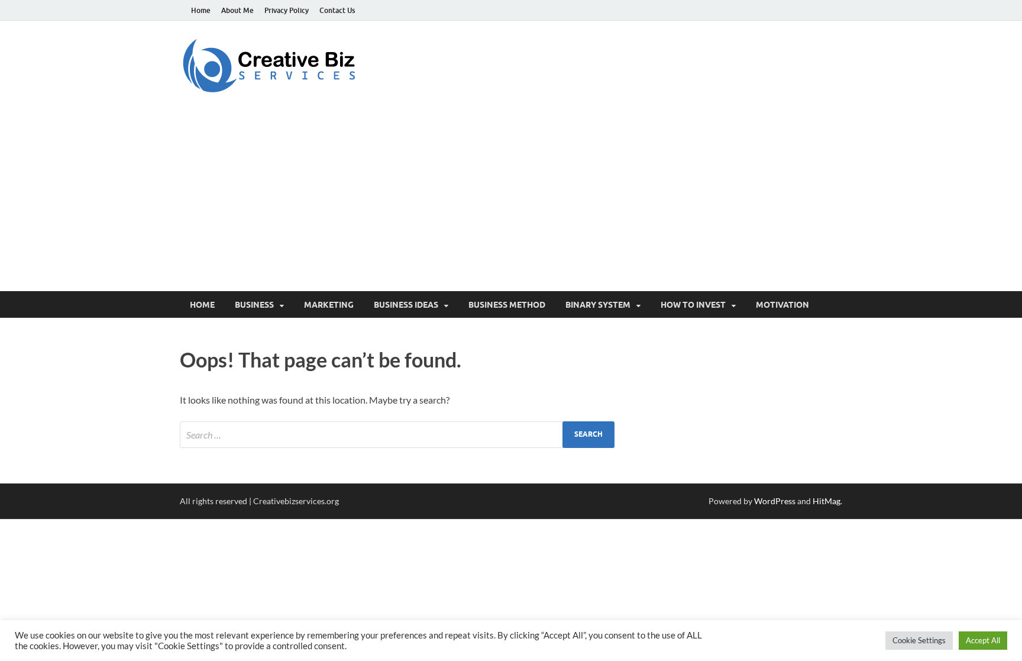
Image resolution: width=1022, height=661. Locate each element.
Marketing (329, 304)
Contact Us (337, 10)
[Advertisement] (511, 202)
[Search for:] (397, 434)
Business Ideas (406, 304)
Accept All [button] (983, 640)
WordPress (774, 501)
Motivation (782, 304)
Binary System (597, 304)
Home (201, 10)
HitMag (826, 501)
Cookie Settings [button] (919, 640)
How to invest (693, 304)
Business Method (506, 304)
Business (254, 304)
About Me (237, 10)
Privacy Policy (286, 10)
